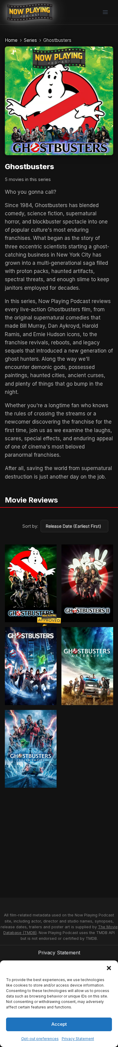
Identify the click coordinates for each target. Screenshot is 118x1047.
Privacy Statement (78, 1038)
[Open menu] (105, 12)
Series (30, 40)
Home (11, 40)
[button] (109, 968)
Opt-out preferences (40, 1038)
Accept (59, 1024)
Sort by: (30, 526)
